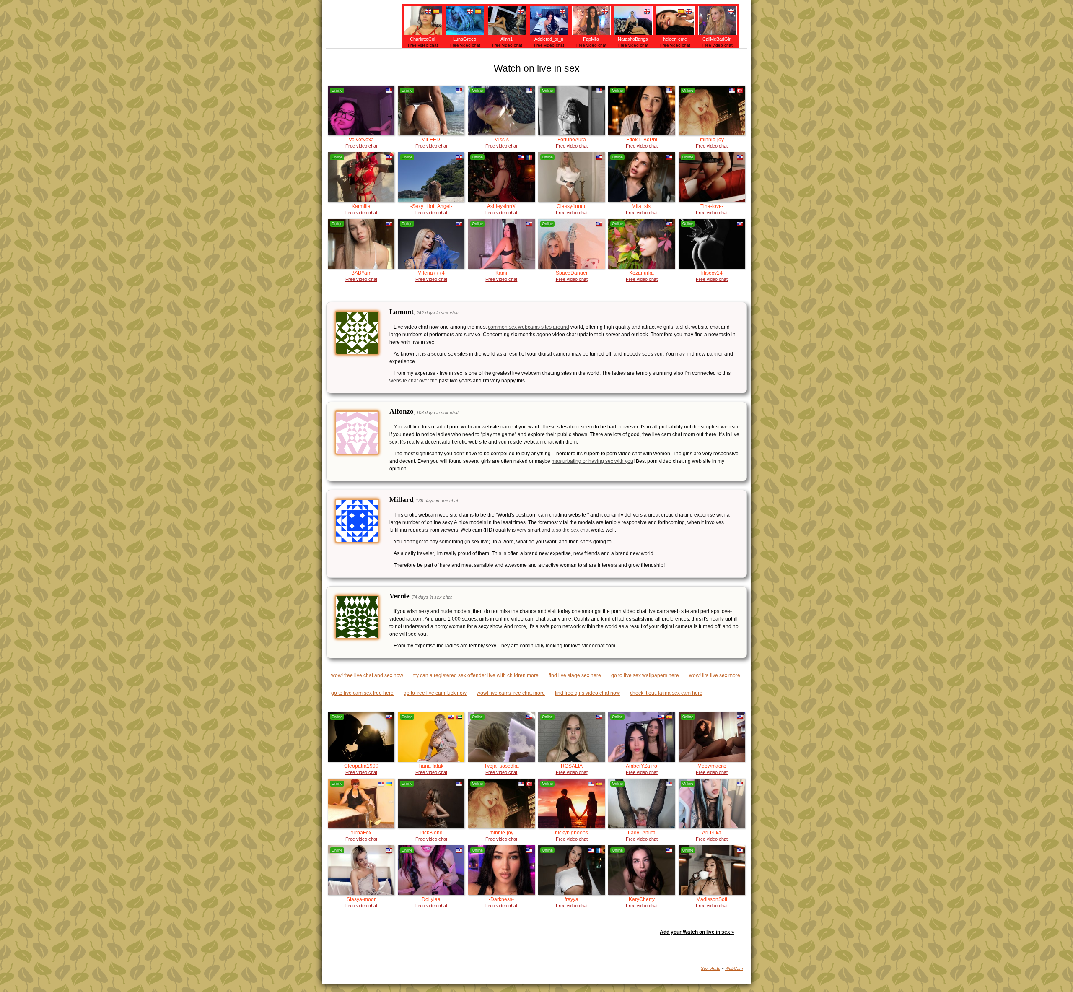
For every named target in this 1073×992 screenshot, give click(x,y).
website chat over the (413, 381)
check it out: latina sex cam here (666, 693)
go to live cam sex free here (362, 693)
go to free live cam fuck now (435, 693)
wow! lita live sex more (714, 675)
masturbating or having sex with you (592, 461)
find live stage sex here (575, 675)
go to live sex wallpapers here (645, 675)
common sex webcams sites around (528, 327)
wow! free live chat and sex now (367, 675)
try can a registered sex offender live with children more (476, 675)
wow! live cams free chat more (511, 693)
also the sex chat (571, 530)
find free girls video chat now (587, 693)
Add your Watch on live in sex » (697, 932)
